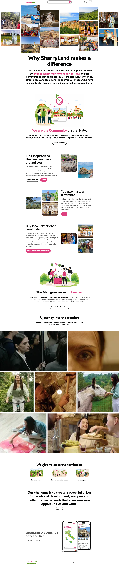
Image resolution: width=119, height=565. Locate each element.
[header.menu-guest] (90, 1)
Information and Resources (81, 562)
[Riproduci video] (59, 392)
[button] (51, 2)
